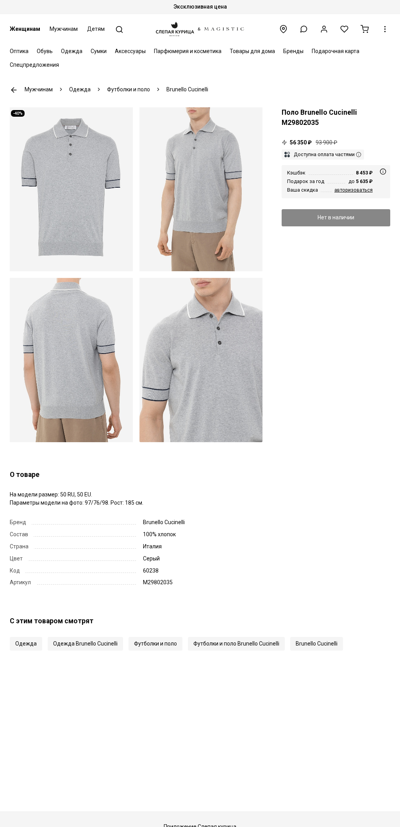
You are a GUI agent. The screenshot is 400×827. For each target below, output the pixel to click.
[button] (303, 29)
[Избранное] (344, 29)
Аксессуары (130, 51)
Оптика (19, 51)
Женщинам (25, 29)
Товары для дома (252, 51)
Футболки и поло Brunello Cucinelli (236, 643)
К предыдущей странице (14, 90)
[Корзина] (364, 29)
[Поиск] (119, 29)
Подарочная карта (335, 51)
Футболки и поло (155, 643)
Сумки (99, 51)
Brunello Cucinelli (317, 643)
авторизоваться (353, 190)
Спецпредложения (34, 65)
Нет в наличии (336, 217)
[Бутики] (283, 29)
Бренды (293, 51)
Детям (96, 29)
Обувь (45, 51)
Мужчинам (64, 29)
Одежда (71, 51)
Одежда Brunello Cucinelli (85, 643)
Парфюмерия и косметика (187, 51)
